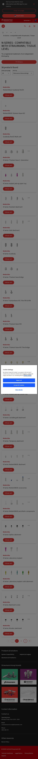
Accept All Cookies (19, 385)
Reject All (19, 380)
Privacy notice (27, 375)
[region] (19, 379)
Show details (19, 389)
